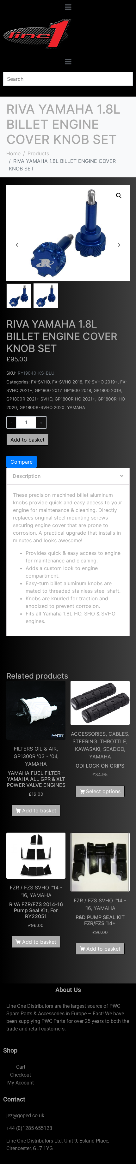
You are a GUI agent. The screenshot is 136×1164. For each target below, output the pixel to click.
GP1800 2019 (107, 390)
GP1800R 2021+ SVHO (29, 398)
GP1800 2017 (48, 390)
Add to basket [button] (39, 810)
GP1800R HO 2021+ (75, 398)
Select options (103, 791)
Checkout (20, 1075)
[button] (119, 195)
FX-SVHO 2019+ (101, 381)
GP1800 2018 (77, 390)
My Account (20, 1083)
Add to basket (27, 439)
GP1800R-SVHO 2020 (42, 407)
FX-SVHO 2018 (67, 381)
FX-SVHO (40, 381)
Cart (20, 1067)
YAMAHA (76, 407)
